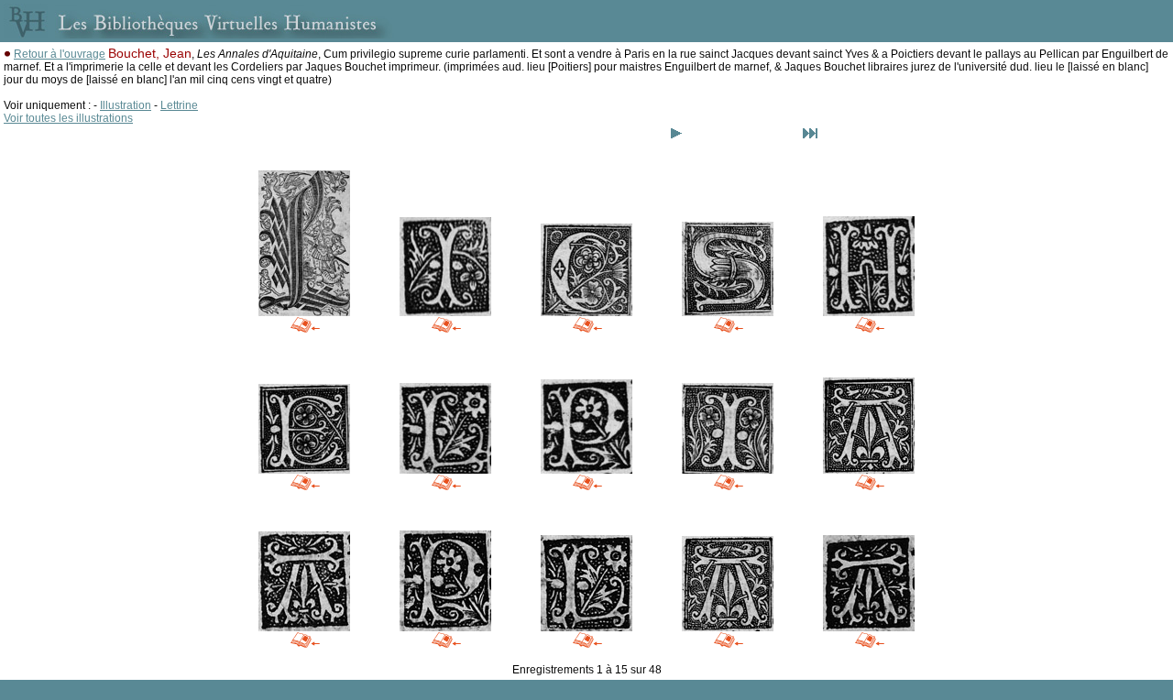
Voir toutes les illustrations (68, 118)
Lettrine (179, 105)
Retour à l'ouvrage (59, 54)
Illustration (125, 105)
